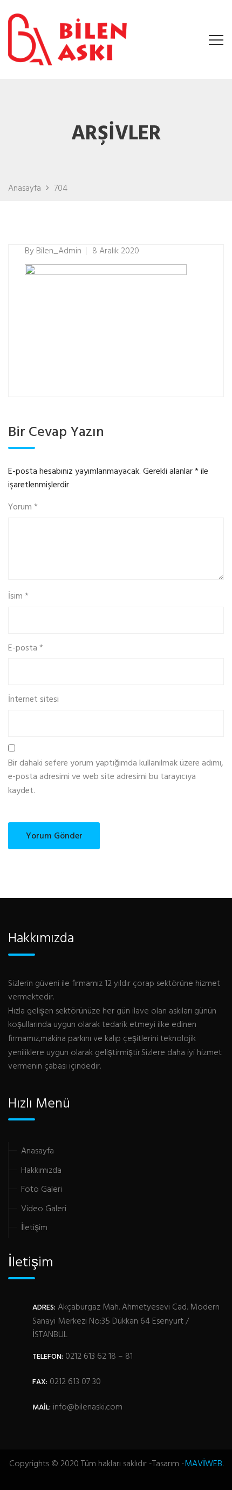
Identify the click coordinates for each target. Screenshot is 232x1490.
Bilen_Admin (58, 251)
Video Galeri (43, 1209)
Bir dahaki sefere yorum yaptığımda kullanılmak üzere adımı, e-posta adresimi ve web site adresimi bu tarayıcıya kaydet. (115, 777)
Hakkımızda (41, 1171)
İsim (18, 596)
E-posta (25, 648)
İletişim (34, 1228)
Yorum (23, 507)
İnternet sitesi (33, 700)
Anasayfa (37, 1151)
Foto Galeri (41, 1190)
